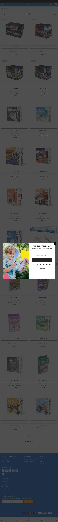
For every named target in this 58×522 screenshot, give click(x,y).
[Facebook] (34, 264)
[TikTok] (43, 264)
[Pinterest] (40, 264)
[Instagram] (37, 264)
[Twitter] (50, 264)
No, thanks (42, 268)
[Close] (55, 243)
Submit (42, 260)
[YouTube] (46, 264)
